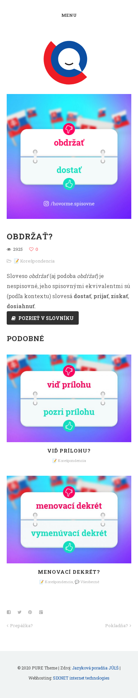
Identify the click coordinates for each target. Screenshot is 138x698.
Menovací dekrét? (69, 571)
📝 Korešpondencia (34, 261)
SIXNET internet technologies (81, 678)
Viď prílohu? (69, 450)
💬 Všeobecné (87, 581)
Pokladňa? (116, 625)
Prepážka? (21, 625)
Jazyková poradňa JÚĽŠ (95, 667)
